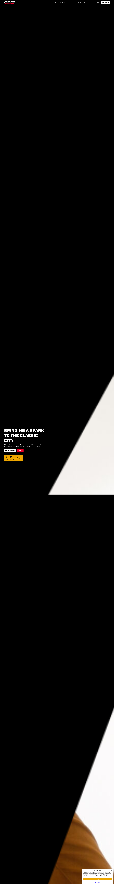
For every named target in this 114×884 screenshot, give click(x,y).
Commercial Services (77, 3)
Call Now (20, 450)
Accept (97, 879)
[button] (111, 870)
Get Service (105, 3)
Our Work (86, 3)
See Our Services (10, 450)
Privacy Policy (97, 882)
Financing (93, 3)
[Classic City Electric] (9, 3)
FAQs (98, 3)
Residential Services (65, 3)
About (56, 3)
